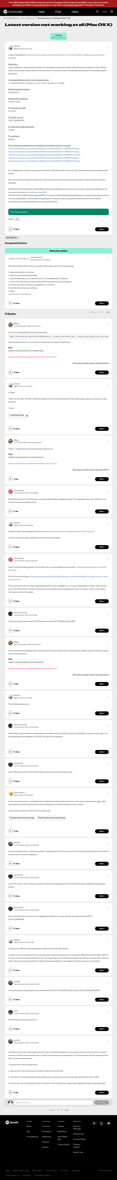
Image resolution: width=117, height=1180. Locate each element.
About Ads (64, 1171)
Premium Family (79, 1139)
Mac (17, 219)
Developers (46, 1131)
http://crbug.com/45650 (37, 192)
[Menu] (112, 11)
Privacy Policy (36, 1171)
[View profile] (10, 47)
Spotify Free (78, 1152)
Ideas (75, 12)
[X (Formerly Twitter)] (101, 1123)
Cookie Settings (51, 1171)
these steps (73, 5)
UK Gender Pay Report (43, 1175)
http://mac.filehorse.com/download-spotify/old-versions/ (72, 531)
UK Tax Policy (27, 1175)
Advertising (46, 1136)
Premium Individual (77, 1127)
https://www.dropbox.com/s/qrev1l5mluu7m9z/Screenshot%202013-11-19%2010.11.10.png (43, 151)
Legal (7, 1171)
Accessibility (76, 1171)
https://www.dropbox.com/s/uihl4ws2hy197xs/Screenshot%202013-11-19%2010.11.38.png (43, 158)
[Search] (97, 11)
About (28, 1126)
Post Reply (101, 1102)
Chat (58, 12)
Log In (104, 11)
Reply (102, 229)
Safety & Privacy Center (21, 1171)
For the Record (32, 1136)
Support (60, 1126)
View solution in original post (19, 294)
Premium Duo (78, 1134)
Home (16, 18)
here (35, 1019)
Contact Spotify (63, 1144)
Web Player (62, 1131)
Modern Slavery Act (12, 1175)
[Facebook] (109, 1123)
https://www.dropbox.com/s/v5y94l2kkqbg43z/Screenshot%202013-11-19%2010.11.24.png (44, 155)
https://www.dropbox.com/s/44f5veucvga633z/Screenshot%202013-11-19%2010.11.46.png (44, 161)
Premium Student (76, 1145)
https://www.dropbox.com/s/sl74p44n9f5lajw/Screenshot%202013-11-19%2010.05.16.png (43, 148)
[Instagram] (94, 1123)
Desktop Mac (30, 18)
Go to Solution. (22, 212)
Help (42, 12)
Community (15, 12)
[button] (108, 47)
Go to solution (59, 37)
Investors (45, 1142)
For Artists (46, 1126)
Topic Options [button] (11, 237)
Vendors (45, 1147)
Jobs (28, 1131)
